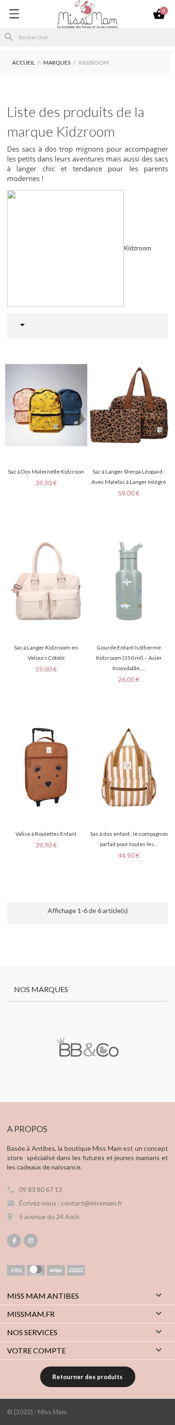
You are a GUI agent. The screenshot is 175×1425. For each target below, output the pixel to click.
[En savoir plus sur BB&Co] (87, 1048)
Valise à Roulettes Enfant (46, 833)
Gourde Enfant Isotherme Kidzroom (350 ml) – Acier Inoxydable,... (129, 658)
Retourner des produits (87, 1377)
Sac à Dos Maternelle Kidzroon (46, 471)
